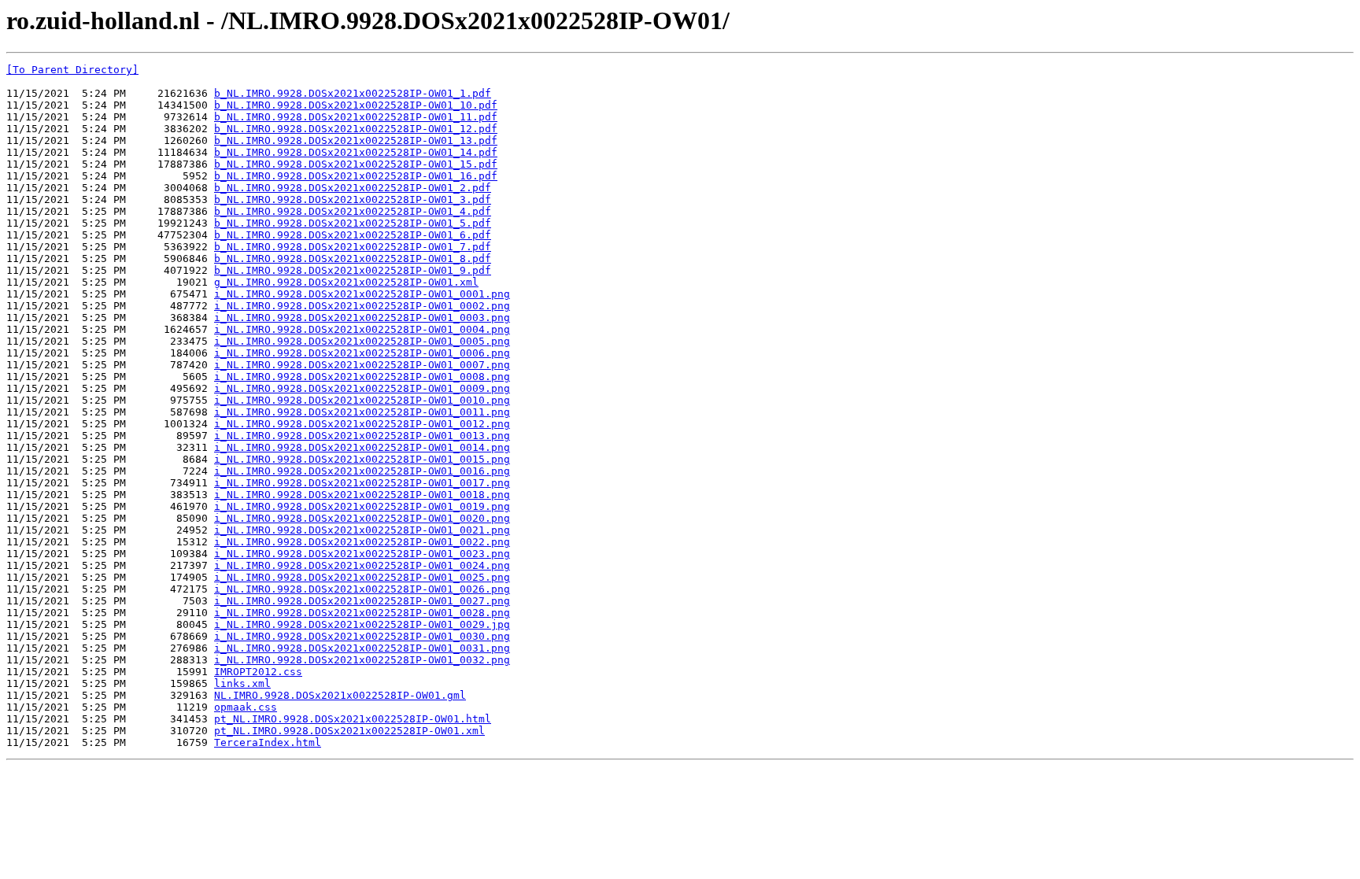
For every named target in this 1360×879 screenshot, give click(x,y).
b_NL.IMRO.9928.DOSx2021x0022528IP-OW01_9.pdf (352, 270)
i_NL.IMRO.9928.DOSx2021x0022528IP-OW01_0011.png (362, 412)
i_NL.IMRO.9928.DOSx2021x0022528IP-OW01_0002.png (362, 306)
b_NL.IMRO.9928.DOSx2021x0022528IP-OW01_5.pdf (352, 223)
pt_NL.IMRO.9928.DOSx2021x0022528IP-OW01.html (352, 719)
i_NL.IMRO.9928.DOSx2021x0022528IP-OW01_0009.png (362, 388)
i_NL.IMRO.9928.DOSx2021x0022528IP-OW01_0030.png (362, 636)
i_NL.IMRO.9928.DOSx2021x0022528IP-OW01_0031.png (362, 648)
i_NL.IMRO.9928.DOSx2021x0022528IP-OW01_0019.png (362, 506)
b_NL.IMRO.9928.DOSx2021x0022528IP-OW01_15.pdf (355, 164)
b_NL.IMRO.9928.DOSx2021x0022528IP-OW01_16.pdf (355, 176)
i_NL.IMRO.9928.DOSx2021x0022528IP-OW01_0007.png (362, 365)
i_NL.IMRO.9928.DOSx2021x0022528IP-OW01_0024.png (362, 565)
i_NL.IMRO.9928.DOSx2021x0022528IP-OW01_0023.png (362, 554)
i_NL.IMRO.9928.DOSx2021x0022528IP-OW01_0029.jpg (362, 624)
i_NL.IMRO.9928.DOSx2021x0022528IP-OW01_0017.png (362, 483)
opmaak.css (245, 707)
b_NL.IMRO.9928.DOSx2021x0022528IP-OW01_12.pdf (355, 129)
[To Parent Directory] (72, 70)
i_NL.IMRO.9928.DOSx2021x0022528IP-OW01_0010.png (362, 400)
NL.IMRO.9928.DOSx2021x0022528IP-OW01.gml (340, 695)
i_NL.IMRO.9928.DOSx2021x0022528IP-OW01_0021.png (362, 530)
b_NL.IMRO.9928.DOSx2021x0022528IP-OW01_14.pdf (355, 152)
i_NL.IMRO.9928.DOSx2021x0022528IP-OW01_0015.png (362, 459)
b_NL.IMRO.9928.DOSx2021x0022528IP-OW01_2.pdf (352, 188)
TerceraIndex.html (267, 742)
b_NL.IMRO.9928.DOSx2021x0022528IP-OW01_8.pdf (352, 258)
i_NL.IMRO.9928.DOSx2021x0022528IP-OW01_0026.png (362, 589)
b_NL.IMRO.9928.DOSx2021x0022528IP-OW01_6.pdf (352, 235)
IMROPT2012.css (258, 672)
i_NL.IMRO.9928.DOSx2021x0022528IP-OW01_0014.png (362, 447)
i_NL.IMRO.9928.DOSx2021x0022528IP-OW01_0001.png (362, 294)
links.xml (242, 683)
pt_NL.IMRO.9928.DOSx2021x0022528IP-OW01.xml (349, 731)
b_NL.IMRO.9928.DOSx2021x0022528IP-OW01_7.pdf (352, 247)
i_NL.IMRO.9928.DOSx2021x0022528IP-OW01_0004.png (362, 329)
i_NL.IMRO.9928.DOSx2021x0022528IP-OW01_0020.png (362, 518)
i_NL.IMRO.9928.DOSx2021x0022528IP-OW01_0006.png (362, 353)
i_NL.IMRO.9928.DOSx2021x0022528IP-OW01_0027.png (362, 601)
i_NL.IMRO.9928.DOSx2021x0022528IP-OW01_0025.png (362, 577)
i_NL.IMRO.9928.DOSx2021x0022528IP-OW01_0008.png (362, 376)
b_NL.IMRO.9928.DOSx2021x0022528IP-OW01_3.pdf (352, 199)
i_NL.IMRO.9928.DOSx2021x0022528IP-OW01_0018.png (362, 494)
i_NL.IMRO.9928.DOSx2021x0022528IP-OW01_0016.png (362, 471)
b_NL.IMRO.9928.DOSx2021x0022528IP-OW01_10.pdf (355, 105)
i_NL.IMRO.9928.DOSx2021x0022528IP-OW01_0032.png (362, 660)
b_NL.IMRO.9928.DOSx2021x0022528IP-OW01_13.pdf (355, 140)
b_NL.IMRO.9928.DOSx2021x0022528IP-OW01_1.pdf (352, 93)
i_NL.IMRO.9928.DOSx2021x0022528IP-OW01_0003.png (362, 317)
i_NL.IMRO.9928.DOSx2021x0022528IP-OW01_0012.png (362, 424)
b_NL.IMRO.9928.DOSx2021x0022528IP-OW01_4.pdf (352, 211)
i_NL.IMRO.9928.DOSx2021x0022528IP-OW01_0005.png (362, 341)
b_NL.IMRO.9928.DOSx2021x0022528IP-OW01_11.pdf (355, 117)
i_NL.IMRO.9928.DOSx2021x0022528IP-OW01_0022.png (362, 542)
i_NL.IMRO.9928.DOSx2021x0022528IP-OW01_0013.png (362, 435)
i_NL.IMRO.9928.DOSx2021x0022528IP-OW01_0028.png (362, 613)
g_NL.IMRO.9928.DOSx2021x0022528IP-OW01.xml (346, 282)
